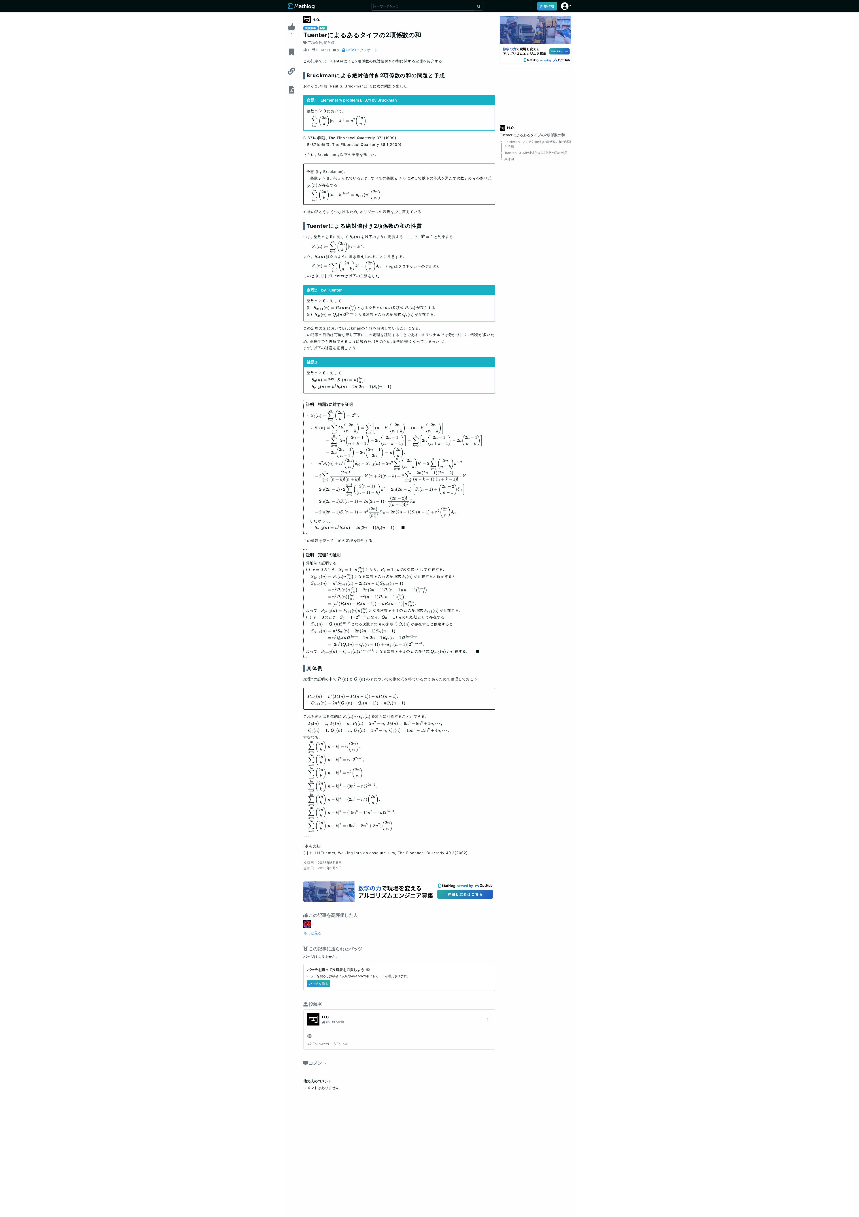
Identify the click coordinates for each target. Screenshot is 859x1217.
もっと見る (312, 933)
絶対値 (329, 42)
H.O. (316, 19)
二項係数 (315, 42)
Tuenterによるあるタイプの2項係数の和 (532, 135)
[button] (566, 6)
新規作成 (547, 6)
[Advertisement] (535, 91)
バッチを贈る (318, 983)
